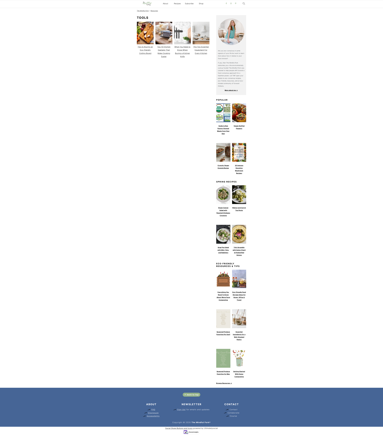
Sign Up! (181, 409)
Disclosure (153, 413)
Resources (154, 11)
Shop (201, 3)
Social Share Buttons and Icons (178, 428)
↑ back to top (191, 395)
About (165, 3)
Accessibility (153, 416)
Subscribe (189, 3)
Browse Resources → (224, 383)
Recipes (177, 3)
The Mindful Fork (143, 11)
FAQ (153, 409)
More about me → (231, 90)
